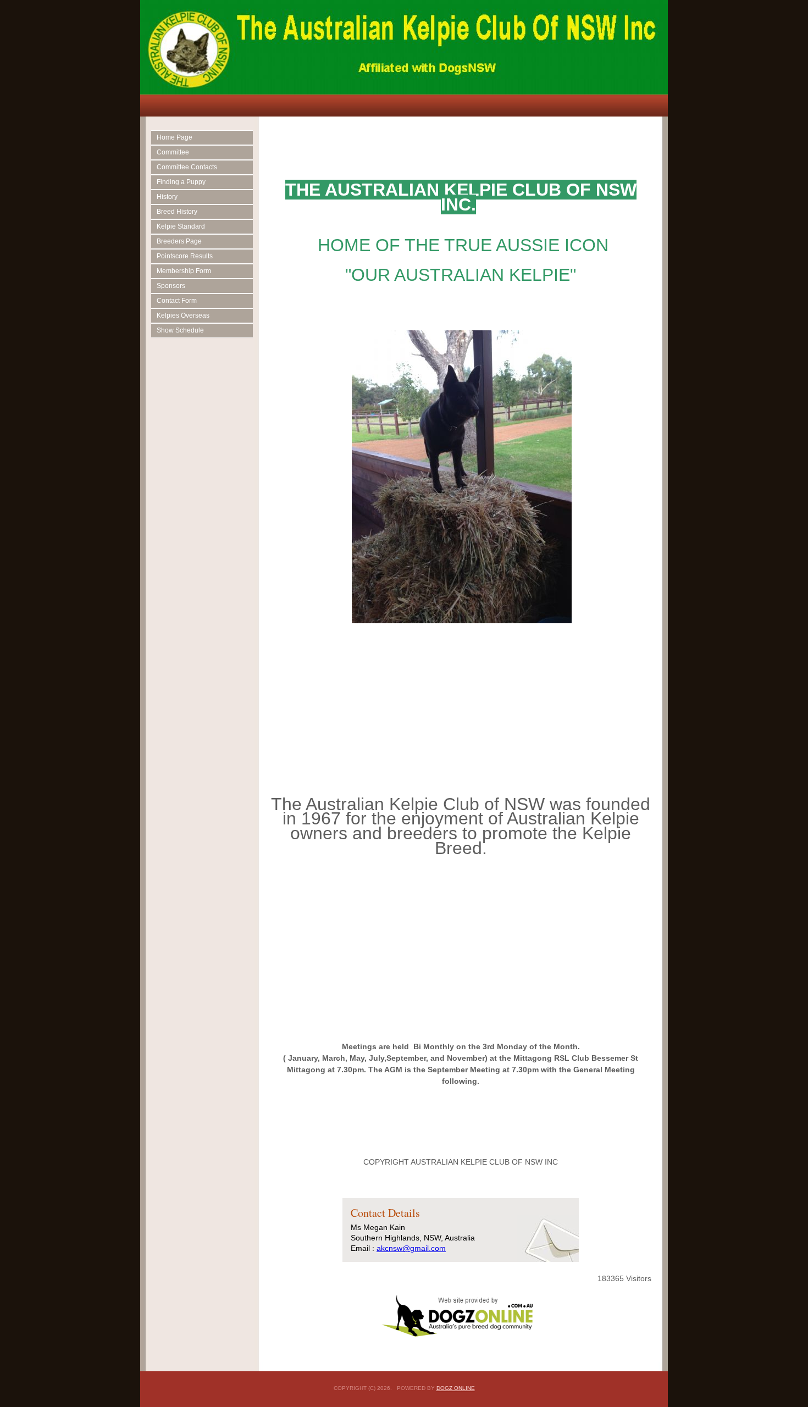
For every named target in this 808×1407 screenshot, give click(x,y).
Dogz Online (455, 1388)
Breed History (177, 211)
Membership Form (184, 271)
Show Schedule (180, 330)
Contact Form (177, 300)
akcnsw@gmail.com (411, 1248)
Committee (173, 152)
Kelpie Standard (181, 226)
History (167, 197)
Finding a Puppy (181, 182)
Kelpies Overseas (183, 315)
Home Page (174, 137)
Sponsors (171, 286)
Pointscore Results (185, 256)
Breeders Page (179, 241)
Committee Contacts (187, 167)
